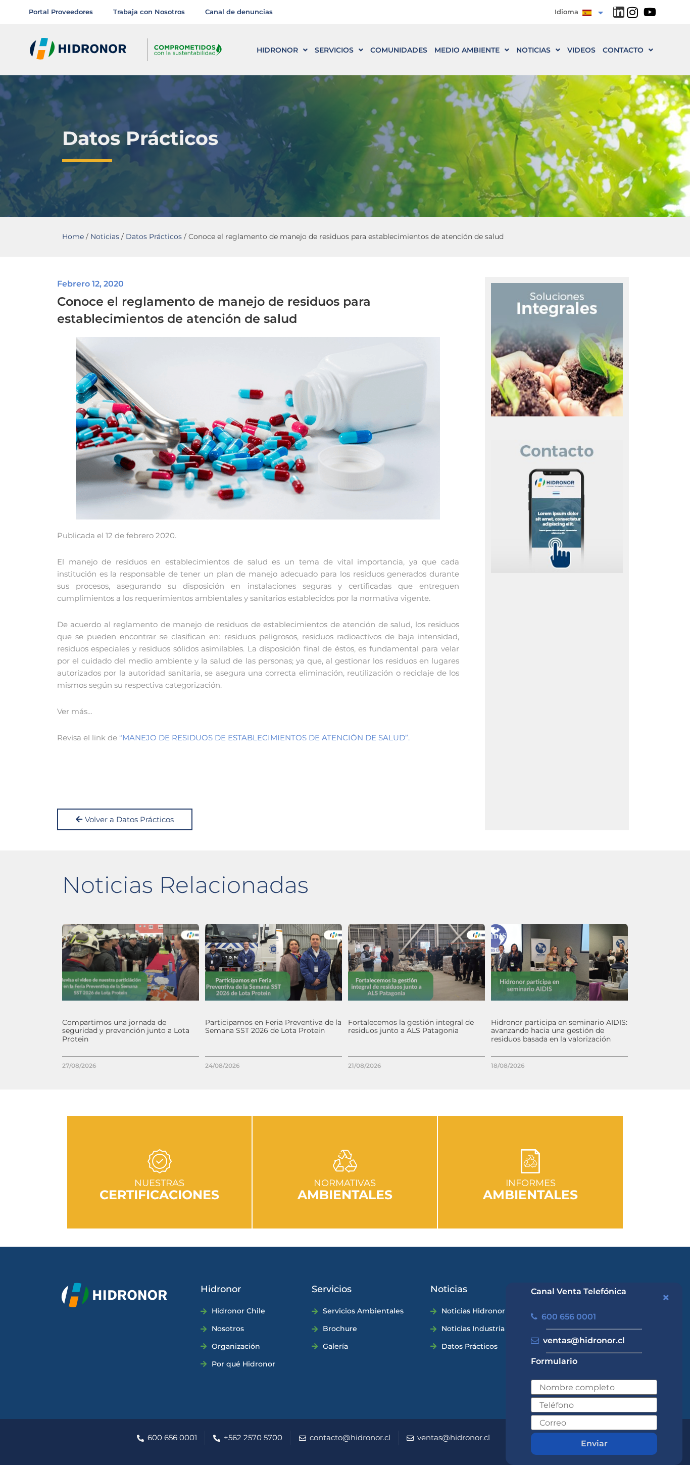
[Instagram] (632, 12)
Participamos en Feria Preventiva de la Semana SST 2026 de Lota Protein (273, 1026)
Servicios (334, 50)
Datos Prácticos (154, 236)
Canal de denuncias (239, 12)
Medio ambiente (467, 50)
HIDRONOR (277, 50)
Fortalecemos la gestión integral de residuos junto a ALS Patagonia (411, 1026)
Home (73, 236)
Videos (581, 50)
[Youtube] (650, 12)
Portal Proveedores (61, 12)
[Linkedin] (618, 12)
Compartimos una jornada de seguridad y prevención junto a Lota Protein (125, 1031)
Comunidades (398, 50)
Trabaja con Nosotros (149, 12)
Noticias (533, 50)
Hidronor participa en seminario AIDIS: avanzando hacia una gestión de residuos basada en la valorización (559, 1031)
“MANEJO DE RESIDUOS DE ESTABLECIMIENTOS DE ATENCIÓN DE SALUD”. (264, 737)
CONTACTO (623, 50)
